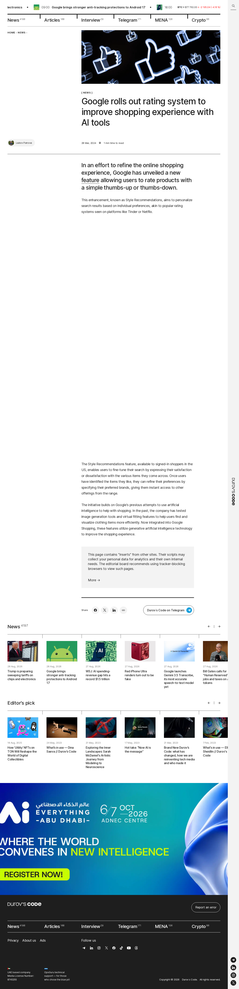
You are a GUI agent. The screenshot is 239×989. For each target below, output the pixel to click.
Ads (43, 940)
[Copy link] (123, 610)
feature (90, 180)
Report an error (205, 907)
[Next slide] (219, 626)
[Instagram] (233, 975)
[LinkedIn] (233, 968)
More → (94, 580)
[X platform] (233, 983)
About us (29, 940)
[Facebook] (95, 610)
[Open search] (233, 6)
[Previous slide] (209, 626)
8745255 (12, 979)
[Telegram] (233, 960)
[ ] (86, 92)
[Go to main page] (233, 494)
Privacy (12, 940)
